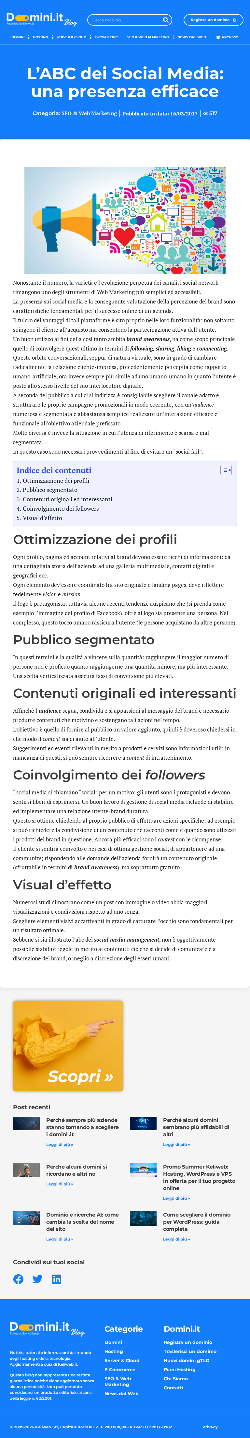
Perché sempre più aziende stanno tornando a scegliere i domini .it (82, 1127)
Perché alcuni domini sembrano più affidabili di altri (196, 1127)
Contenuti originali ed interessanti (67, 499)
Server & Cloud (71, 37)
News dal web (191, 37)
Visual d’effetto (42, 518)
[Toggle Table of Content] (222, 470)
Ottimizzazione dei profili (56, 480)
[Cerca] (166, 20)
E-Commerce (107, 37)
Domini (17, 37)
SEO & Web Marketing (148, 37)
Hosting (40, 37)
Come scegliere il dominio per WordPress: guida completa (196, 1222)
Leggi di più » (59, 1144)
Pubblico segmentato (50, 489)
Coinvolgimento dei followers (61, 508)
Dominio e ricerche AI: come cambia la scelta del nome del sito (82, 1222)
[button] (18, 1279)
